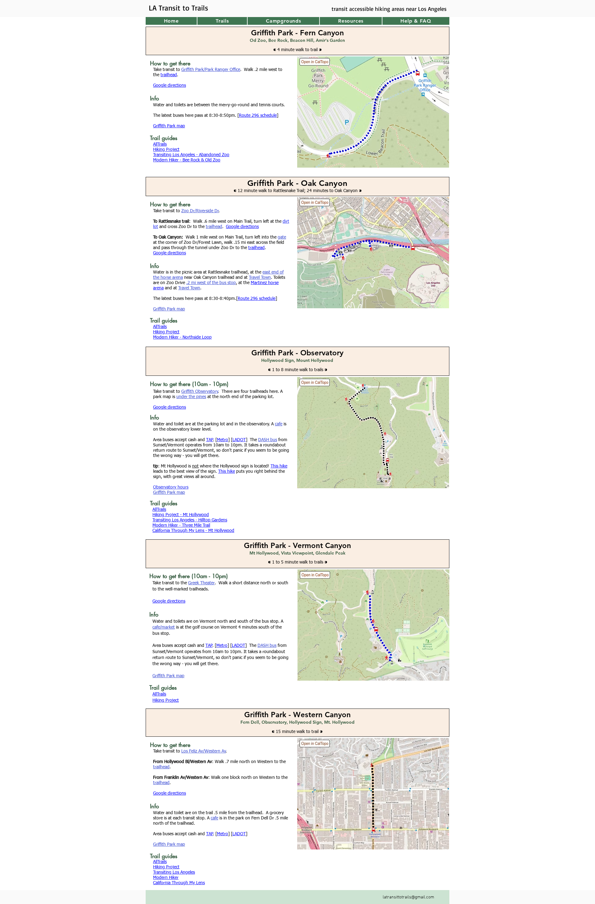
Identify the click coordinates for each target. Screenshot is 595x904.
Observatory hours (170, 487)
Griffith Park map (169, 309)
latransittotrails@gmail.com (408, 897)
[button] (222, 21)
